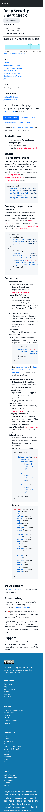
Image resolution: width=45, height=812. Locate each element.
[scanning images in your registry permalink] (15, 209)
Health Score (25, 122)
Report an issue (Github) (12, 68)
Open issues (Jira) (10, 71)
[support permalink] (17, 638)
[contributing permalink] (24, 598)
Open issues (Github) (11, 65)
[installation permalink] (22, 136)
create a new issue (22, 607)
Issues (33, 118)
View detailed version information (16, 54)
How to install (12, 20)
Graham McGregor (10, 97)
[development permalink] (25, 585)
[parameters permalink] (19, 278)
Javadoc (6, 79)
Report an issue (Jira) (11, 73)
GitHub (6, 63)
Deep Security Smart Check (23, 128)
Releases (24, 118)
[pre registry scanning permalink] (31, 157)
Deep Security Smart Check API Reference (24, 369)
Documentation (11, 118)
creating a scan (21, 367)
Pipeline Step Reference (12, 76)
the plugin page (9, 111)
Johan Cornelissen (10, 100)
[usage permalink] (15, 153)
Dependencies (10, 122)
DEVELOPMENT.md (15, 590)
